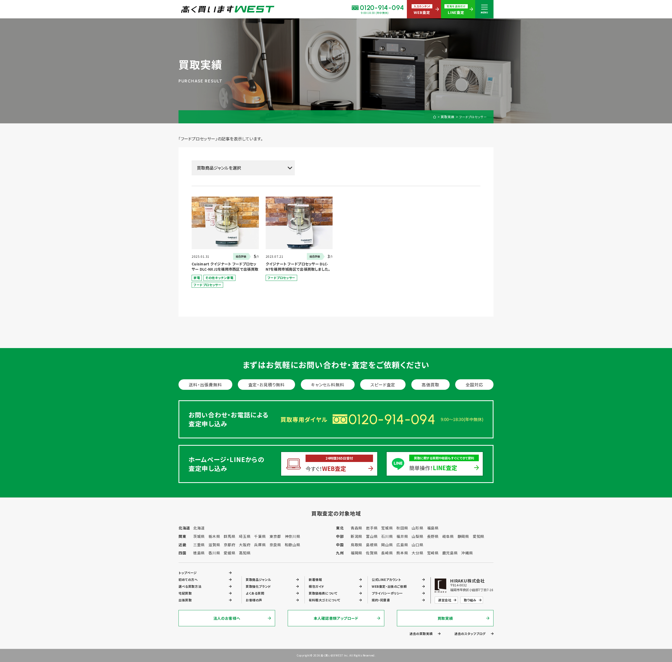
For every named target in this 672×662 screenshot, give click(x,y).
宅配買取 (185, 593)
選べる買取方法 (189, 586)
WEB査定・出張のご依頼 (389, 586)
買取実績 (447, 116)
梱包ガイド (316, 586)
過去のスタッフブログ (470, 633)
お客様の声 (254, 600)
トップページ (187, 572)
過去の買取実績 (421, 633)
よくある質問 (255, 593)
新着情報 (315, 579)
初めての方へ (188, 579)
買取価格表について (323, 593)
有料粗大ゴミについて (324, 600)
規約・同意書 (381, 600)
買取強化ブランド (258, 586)
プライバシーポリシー (387, 593)
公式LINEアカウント (386, 579)
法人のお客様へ (226, 618)
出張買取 (185, 600)
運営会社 (444, 600)
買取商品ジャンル (258, 579)
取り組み (470, 600)
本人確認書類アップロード (336, 618)
